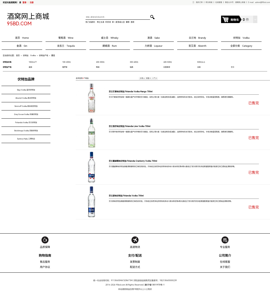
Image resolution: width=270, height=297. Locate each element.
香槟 (132, 22)
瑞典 (131, 67)
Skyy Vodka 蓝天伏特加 (26, 90)
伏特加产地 (43, 55)
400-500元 (167, 62)
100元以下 (33, 62)
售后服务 (45, 261)
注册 (32, 2)
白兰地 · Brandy (197, 37)
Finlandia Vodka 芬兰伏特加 (26, 123)
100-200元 (66, 62)
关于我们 (225, 267)
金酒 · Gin (22, 45)
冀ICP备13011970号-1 (155, 285)
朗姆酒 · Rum (110, 45)
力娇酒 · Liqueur (153, 45)
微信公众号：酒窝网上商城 (235, 2)
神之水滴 (100, 22)
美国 (30, 67)
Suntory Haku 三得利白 (26, 139)
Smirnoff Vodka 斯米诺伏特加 (26, 106)
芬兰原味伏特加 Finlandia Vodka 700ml (126, 196)
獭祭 (128, 22)
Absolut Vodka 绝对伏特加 (25, 98)
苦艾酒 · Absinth (197, 45)
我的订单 (199, 2)
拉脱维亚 (166, 67)
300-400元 (134, 62)
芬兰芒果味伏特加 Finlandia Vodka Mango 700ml (130, 91)
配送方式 (135, 267)
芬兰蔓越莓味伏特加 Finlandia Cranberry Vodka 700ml (133, 161)
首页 (18, 55)
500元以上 (201, 62)
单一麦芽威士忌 (118, 22)
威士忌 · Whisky (109, 37)
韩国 (97, 67)
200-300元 (100, 62)
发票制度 (135, 261)
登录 (24, 2)
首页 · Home (22, 37)
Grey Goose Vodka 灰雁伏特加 (26, 114)
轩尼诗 (108, 22)
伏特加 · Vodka (241, 37)
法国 (199, 67)
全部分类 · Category (241, 45)
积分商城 (209, 2)
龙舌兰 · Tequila (66, 45)
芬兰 (232, 67)
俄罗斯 (64, 67)
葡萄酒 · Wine (65, 37)
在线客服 (218, 2)
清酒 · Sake (153, 37)
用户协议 (45, 267)
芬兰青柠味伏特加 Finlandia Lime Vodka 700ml (129, 126)
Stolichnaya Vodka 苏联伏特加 (26, 131)
